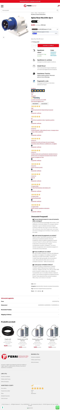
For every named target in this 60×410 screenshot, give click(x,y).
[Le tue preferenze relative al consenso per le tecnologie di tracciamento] (2, 407)
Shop (36, 12)
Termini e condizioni (5, 376)
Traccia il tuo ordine (5, 390)
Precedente (35, 103)
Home (32, 12)
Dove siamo (3, 388)
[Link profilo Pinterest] (39, 291)
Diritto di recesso (5, 381)
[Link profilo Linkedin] (41, 291)
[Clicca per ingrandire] (3, 37)
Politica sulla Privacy (5, 379)
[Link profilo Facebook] (35, 291)
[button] (12, 326)
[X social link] (37, 291)
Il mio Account (4, 398)
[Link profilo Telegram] (43, 291)
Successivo (44, 103)
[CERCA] (57, 10)
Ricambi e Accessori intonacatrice (38, 14)
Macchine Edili (41, 12)
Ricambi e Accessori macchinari (8, 343)
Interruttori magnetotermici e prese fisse (42, 288)
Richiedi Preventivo (5, 396)
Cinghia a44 (8, 339)
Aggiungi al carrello (48, 45)
